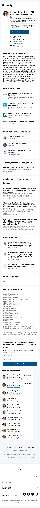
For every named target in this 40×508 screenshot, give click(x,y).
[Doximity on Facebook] (28, 494)
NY (11, 17)
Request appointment (19, 32)
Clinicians (7, 482)
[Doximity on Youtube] (36, 494)
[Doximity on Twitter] (24, 494)
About (5, 476)
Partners (6, 488)
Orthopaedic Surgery (18, 14)
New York (30, 14)
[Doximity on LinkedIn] (32, 494)
